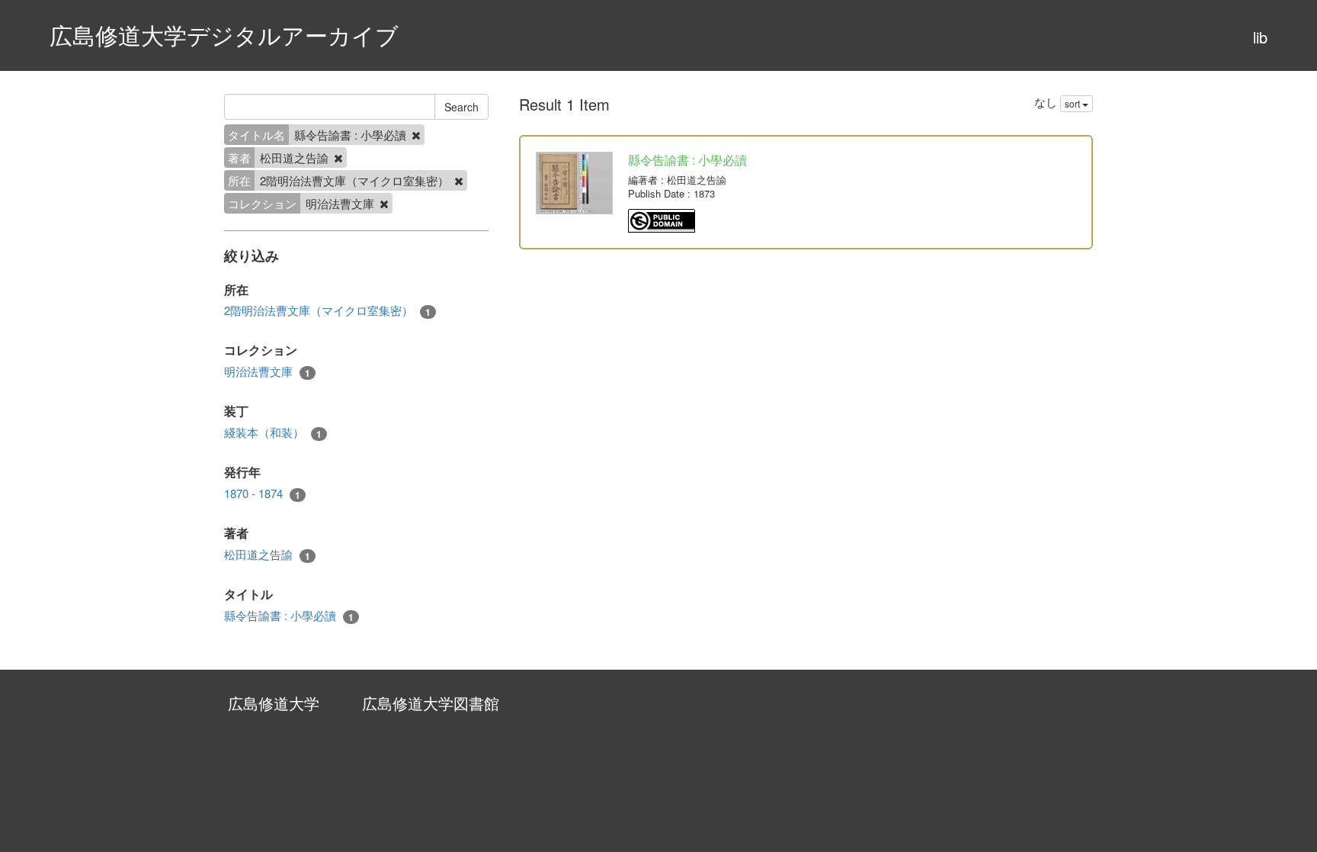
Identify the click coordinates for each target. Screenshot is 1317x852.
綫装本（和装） (273, 432)
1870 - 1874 (262, 493)
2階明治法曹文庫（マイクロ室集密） (327, 310)
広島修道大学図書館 (430, 703)
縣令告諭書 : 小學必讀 (289, 615)
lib (1260, 37)
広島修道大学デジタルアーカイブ (224, 34)
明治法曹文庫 (267, 371)
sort (1073, 103)
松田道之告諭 (267, 554)
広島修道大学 (273, 703)
